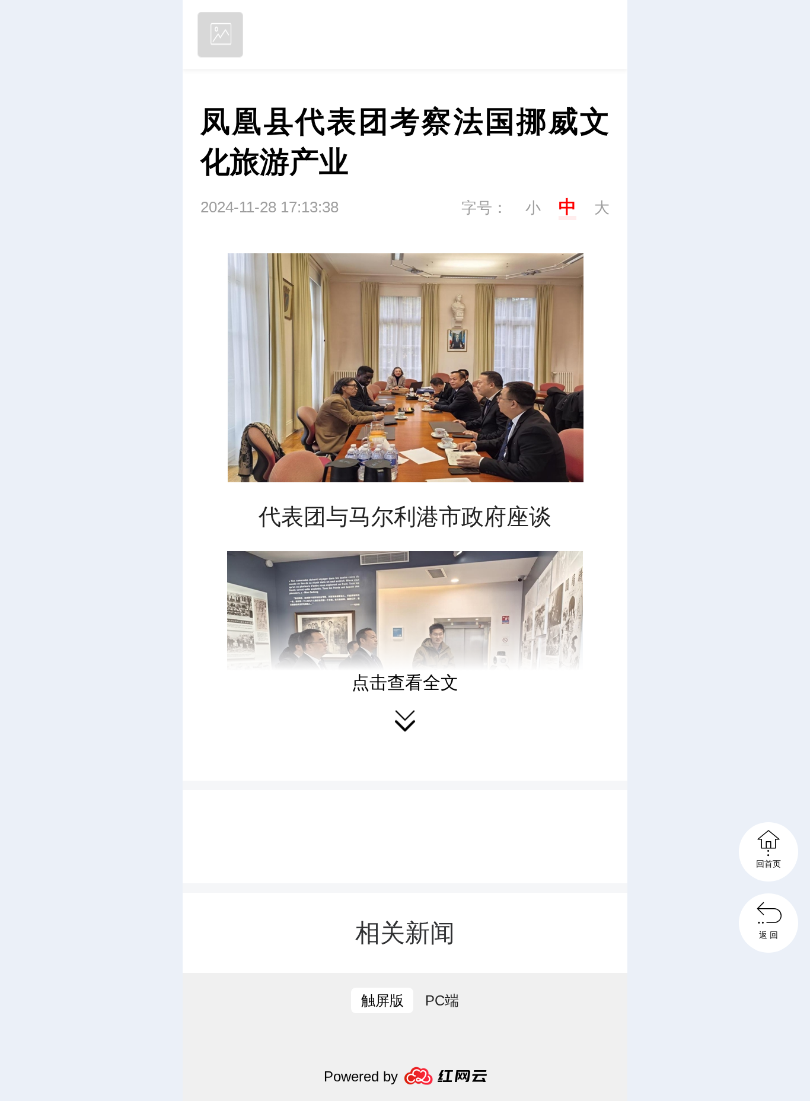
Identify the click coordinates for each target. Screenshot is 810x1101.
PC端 (442, 1000)
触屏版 (382, 1000)
